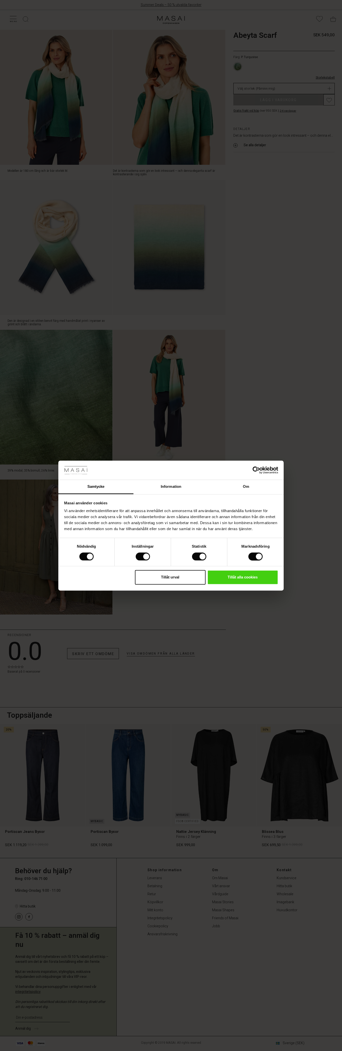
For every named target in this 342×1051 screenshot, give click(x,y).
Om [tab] (246, 487)
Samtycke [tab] (96, 487)
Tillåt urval (170, 577)
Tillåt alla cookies (243, 577)
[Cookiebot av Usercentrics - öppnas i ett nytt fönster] (256, 470)
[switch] (143, 556)
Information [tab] (171, 487)
